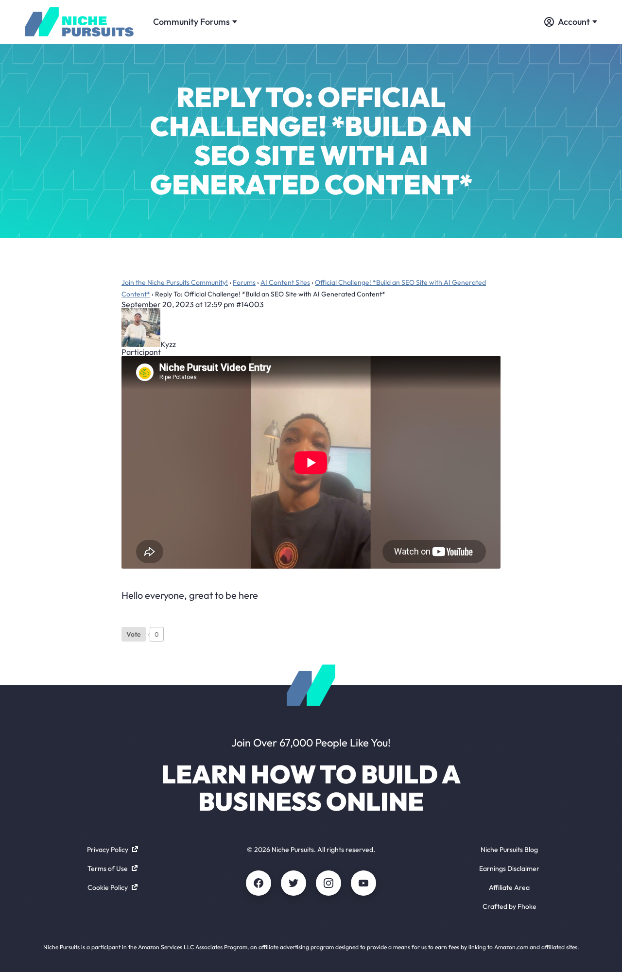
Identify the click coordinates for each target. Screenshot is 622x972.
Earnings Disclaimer (509, 868)
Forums (244, 282)
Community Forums (191, 21)
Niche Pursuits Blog (509, 849)
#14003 (250, 304)
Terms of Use (107, 868)
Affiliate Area (509, 887)
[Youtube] (363, 883)
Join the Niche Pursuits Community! (174, 282)
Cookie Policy (107, 887)
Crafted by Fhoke (509, 906)
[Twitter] (293, 883)
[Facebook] (258, 883)
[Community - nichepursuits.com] (79, 21)
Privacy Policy (107, 849)
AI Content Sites (285, 282)
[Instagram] (328, 883)
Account (574, 21)
